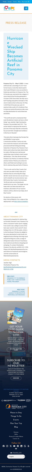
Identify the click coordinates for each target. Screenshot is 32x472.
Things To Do (16, 416)
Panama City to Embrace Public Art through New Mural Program (16, 278)
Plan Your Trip (16, 423)
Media (4, 1)
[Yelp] (28, 446)
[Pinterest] (18, 446)
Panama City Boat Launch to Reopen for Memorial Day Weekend (16, 292)
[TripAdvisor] (16, 449)
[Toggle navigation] (26, 8)
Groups (10, 1)
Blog (19, 1)
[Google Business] (25, 446)
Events (15, 1)
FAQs (16, 434)
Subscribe (16, 378)
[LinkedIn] (21, 446)
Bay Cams (24, 1)
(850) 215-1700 (8, 269)
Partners (16, 432)
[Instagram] (7, 446)
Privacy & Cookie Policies (16, 436)
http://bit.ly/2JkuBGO (21, 201)
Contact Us (16, 438)
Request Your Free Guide (16, 350)
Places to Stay (16, 413)
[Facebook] (4, 446)
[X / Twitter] (11, 446)
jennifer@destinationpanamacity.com (15, 267)
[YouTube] (14, 446)
